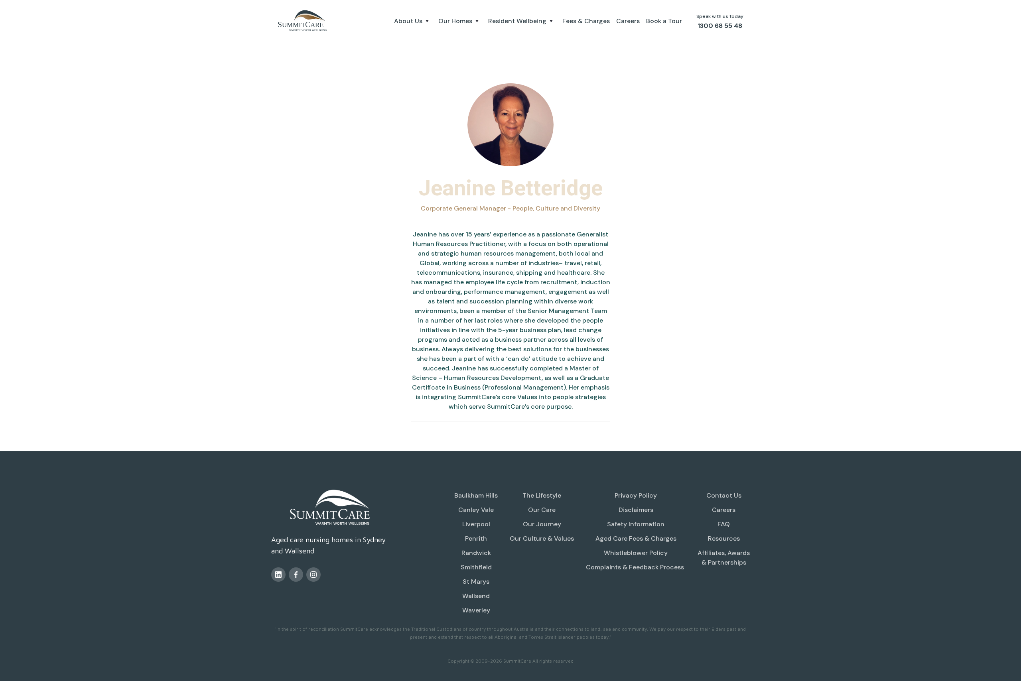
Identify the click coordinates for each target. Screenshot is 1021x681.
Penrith (476, 538)
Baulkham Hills (476, 495)
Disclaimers (636, 510)
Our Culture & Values (542, 538)
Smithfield (476, 567)
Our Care (542, 510)
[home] (303, 21)
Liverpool (476, 524)
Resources (724, 538)
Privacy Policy (636, 495)
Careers (628, 21)
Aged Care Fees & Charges (635, 538)
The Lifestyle (541, 495)
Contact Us (723, 495)
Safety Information (635, 524)
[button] (413, 21)
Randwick (476, 553)
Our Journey (542, 524)
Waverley (476, 610)
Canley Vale (476, 510)
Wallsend (476, 596)
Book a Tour (664, 21)
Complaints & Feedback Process (636, 567)
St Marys (476, 581)
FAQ (723, 524)
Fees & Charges (586, 21)
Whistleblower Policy (636, 553)
